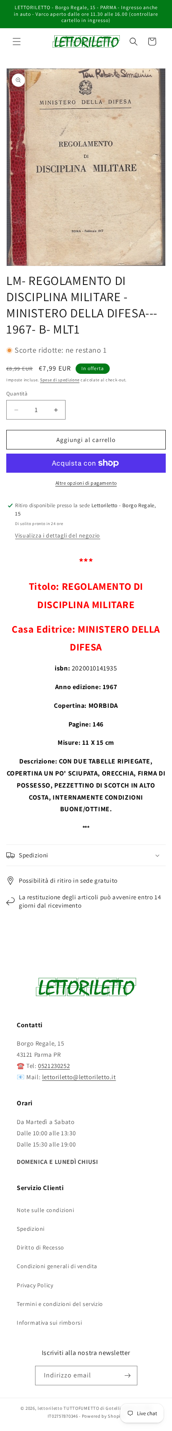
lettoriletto (50, 1408)
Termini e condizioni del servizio (60, 1304)
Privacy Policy (35, 1285)
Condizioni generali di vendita (57, 1266)
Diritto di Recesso (40, 1247)
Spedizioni (31, 1228)
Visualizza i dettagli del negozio (57, 535)
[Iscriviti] (128, 1375)
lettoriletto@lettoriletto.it (79, 1077)
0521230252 (54, 1066)
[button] (17, 41)
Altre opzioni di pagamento (86, 483)
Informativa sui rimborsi (49, 1322)
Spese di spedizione (59, 380)
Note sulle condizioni (45, 1210)
